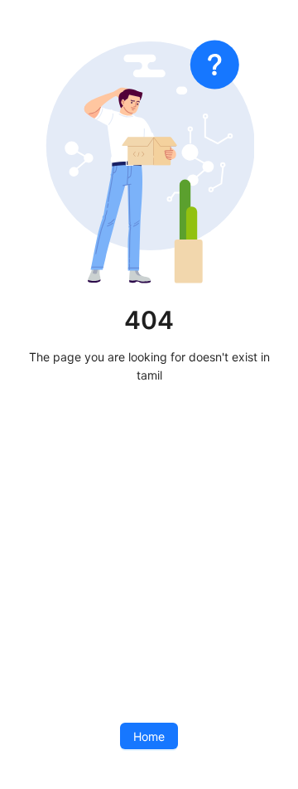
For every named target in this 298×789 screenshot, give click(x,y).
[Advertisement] (149, 553)
